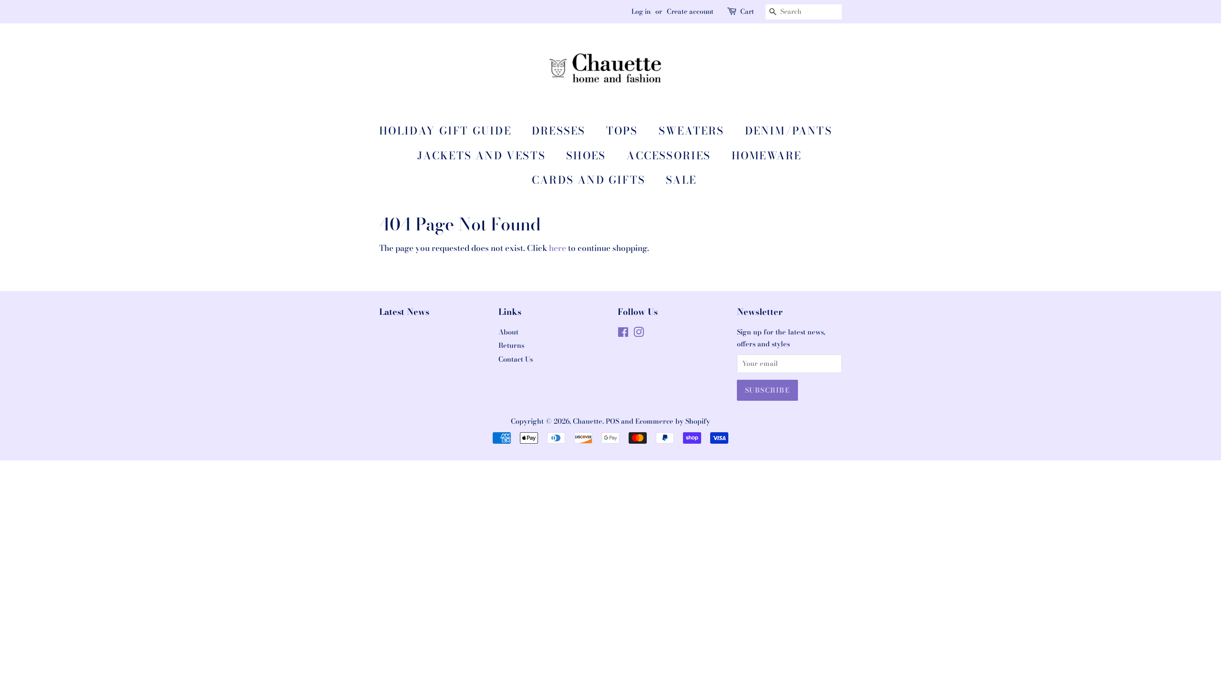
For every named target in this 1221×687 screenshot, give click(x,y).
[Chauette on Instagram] (638, 334)
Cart (747, 11)
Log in (641, 11)
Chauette (587, 421)
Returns (511, 345)
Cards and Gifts (588, 180)
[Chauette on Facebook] (623, 334)
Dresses (558, 131)
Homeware (767, 155)
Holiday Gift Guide (445, 131)
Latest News (404, 311)
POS (612, 421)
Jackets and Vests (481, 155)
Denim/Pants (788, 131)
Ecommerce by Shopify (672, 421)
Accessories (668, 155)
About (508, 332)
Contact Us (515, 359)
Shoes (586, 155)
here (557, 248)
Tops (622, 131)
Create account (690, 11)
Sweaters (691, 131)
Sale (681, 180)
